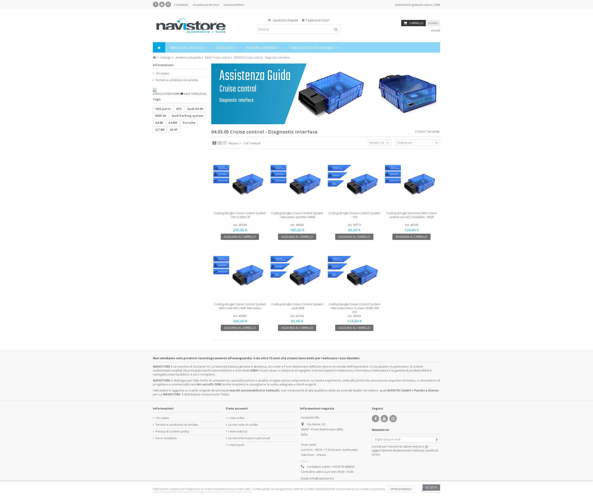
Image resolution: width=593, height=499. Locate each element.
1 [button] (178, 94)
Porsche (189, 123)
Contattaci (181, 5)
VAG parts (163, 109)
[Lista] (220, 143)
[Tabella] (225, 143)
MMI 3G (160, 116)
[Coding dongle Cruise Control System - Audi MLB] (297, 272)
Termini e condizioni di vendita (176, 80)
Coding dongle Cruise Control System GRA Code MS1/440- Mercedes (240, 306)
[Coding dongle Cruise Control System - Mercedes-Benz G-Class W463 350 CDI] (354, 272)
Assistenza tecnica (206, 5)
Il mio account (237, 408)
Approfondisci (401, 489)
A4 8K (159, 123)
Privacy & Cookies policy (172, 431)
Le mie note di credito (243, 425)
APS (179, 109)
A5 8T (174, 129)
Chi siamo (162, 73)
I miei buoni (236, 445)
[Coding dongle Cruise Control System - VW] (354, 181)
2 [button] (182, 94)
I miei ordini (236, 418)
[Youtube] (162, 4)
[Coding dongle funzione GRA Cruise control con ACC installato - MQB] (411, 181)
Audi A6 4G (195, 109)
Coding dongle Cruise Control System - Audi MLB (297, 306)
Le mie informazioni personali (249, 438)
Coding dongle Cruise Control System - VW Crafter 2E (240, 215)
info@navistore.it (322, 478)
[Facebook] (155, 4)
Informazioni (163, 65)
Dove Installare (166, 438)
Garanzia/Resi (234, 5)
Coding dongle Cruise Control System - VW (354, 215)
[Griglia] (214, 143)
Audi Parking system (187, 116)
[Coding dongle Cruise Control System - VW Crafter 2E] (239, 181)
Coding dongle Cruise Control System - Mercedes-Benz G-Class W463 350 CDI (354, 308)
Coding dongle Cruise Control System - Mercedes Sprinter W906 (297, 215)
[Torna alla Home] (154, 57)
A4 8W (172, 123)
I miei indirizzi (237, 431)
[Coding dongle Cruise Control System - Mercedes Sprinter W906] (297, 181)
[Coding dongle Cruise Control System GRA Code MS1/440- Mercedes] (239, 272)
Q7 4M (159, 129)
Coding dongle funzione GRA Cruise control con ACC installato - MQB (412, 215)
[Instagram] (168, 4)
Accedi (435, 30)
